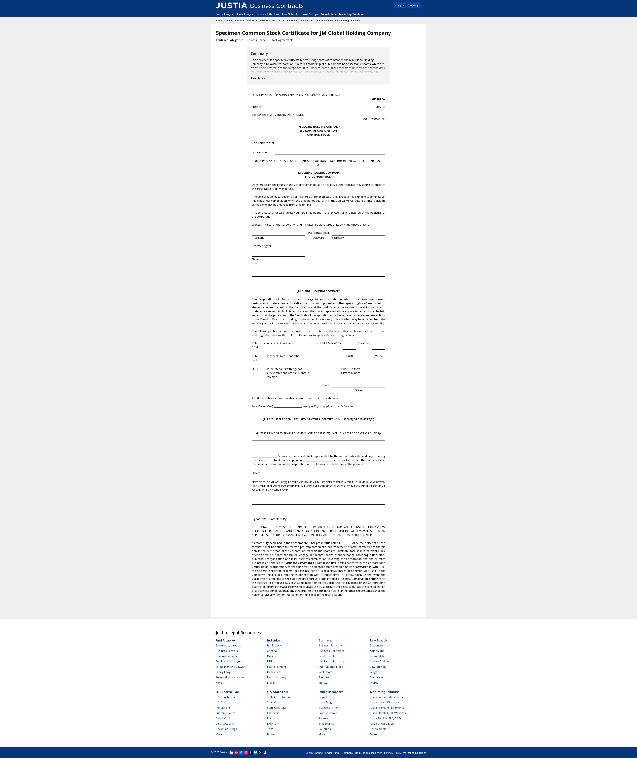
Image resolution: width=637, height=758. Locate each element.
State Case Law (276, 708)
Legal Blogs (325, 702)
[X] (260, 753)
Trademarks (326, 723)
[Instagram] (246, 753)
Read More (258, 78)
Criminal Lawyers (226, 656)
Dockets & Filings (226, 729)
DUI (269, 661)
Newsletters (328, 14)
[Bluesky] (255, 753)
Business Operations (331, 651)
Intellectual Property (331, 661)
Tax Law (323, 677)
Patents (323, 718)
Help (358, 753)
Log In (400, 5)
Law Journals (378, 667)
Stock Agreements (282, 40)
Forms (228, 20)
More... (220, 682)
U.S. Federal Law (228, 692)
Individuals (275, 640)
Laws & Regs (310, 14)
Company (347, 753)
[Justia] (231, 5)
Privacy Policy (392, 753)
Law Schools (290, 14)
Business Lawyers (227, 651)
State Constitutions (279, 697)
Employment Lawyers (229, 661)
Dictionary (376, 645)
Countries (324, 729)
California (273, 713)
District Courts (225, 723)
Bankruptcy (274, 645)
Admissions (377, 651)
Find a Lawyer (224, 14)
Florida (271, 718)
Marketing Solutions (351, 14)
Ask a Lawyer (245, 14)
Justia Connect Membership (387, 697)
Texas (271, 729)
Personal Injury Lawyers (231, 677)
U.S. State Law (277, 692)
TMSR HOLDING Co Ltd (271, 20)
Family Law (274, 672)
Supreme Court (225, 713)
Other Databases (330, 692)
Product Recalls (327, 713)
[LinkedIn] (231, 753)
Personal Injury (276, 677)
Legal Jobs (324, 697)
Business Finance (256, 40)
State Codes (274, 702)
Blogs (373, 672)
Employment (326, 656)
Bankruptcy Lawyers (228, 645)
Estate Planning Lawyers (231, 667)
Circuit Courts (224, 718)
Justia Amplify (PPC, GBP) (385, 718)
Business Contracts (245, 20)
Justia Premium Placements (387, 708)
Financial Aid (377, 656)
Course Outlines (380, 661)
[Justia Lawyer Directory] (265, 753)
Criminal (272, 651)
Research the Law (267, 14)
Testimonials (378, 729)
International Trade (330, 667)
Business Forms (328, 708)
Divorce (272, 656)
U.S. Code (221, 702)
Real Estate (325, 672)
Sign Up (414, 5)
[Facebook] (241, 753)
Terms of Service (372, 753)
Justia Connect (314, 753)
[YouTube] (236, 753)
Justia (219, 20)
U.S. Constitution (226, 697)
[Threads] (251, 753)
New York (273, 723)
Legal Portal (332, 753)
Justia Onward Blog (382, 723)
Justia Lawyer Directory (384, 702)
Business (324, 640)
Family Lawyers (225, 672)
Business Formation (330, 645)
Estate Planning (277, 667)
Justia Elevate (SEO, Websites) (388, 713)
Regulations (223, 708)
